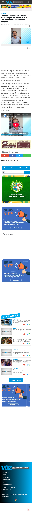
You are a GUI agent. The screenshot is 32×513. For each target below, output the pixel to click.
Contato (4, 482)
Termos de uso (6, 489)
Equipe (4, 474)
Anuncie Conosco (7, 484)
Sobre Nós (5, 472)
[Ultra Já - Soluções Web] (16, 500)
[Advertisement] (14, 58)
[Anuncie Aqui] (16, 218)
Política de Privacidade (8, 487)
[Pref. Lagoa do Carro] (16, 189)
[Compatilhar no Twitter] (19, 155)
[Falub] (16, 6)
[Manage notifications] (28, 509)
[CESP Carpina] (16, 144)
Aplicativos (5, 477)
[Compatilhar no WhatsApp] (27, 155)
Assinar (27, 172)
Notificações (6, 479)
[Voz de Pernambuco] (14, 2)
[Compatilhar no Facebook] (12, 155)
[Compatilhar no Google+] (5, 155)
